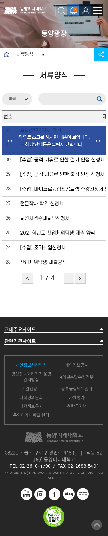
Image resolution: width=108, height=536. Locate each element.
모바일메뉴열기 (98, 10)
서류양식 (24, 54)
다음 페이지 (69, 278)
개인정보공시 (76, 365)
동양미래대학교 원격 (31, 415)
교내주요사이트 (20, 329)
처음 (27, 278)
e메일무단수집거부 (77, 377)
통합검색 (62, 10)
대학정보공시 (31, 406)
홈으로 (7, 54)
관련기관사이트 (20, 341)
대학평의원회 (31, 397)
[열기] (86, 10)
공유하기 (101, 54)
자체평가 (77, 397)
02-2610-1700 (35, 465)
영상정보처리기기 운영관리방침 (31, 377)
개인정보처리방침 (31, 365)
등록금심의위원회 (76, 388)
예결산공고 (31, 388)
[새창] (26, 491)
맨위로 (97, 525)
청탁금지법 (77, 406)
